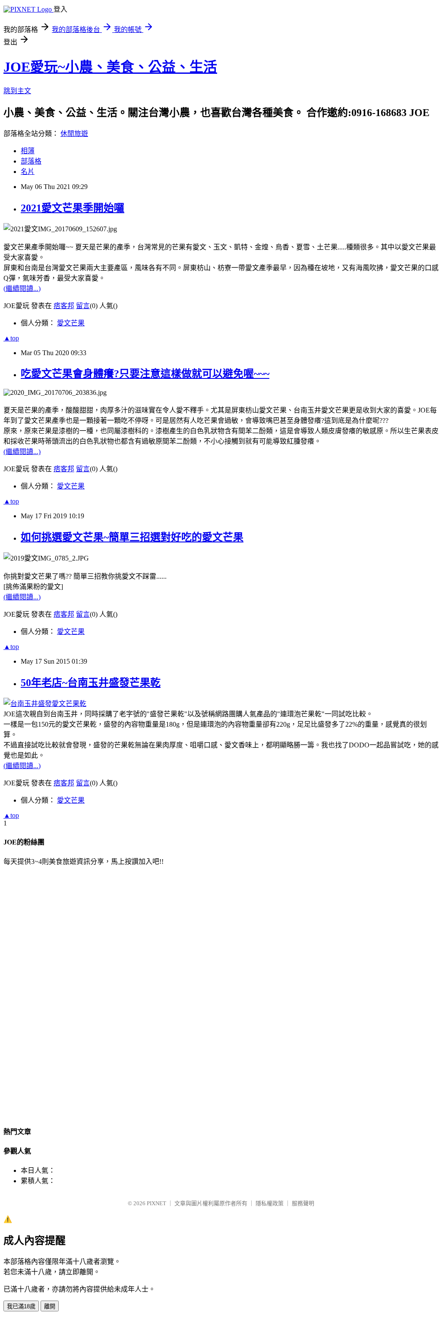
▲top (11, 338)
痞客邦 (64, 305)
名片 (28, 171)
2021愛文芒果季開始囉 (72, 208)
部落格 (31, 161)
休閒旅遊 (74, 133)
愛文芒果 (71, 323)
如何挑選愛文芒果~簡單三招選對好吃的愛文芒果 (132, 537)
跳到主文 (17, 91)
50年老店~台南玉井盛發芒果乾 (91, 682)
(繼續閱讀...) (22, 288)
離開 (49, 1306)
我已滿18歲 (21, 1306)
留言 (83, 305)
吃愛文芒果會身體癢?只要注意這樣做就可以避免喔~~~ (145, 373)
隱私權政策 (270, 1203)
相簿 (28, 150)
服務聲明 (303, 1203)
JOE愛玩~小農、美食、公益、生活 (110, 67)
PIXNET (156, 1203)
